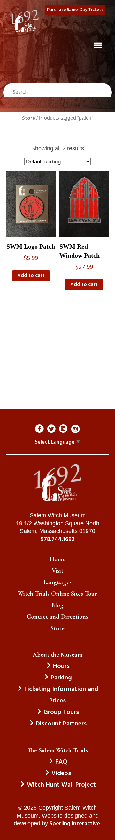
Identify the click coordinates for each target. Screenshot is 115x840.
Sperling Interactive (75, 824)
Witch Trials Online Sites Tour (57, 594)
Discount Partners (61, 724)
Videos (61, 773)
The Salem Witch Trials (57, 750)
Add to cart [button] (31, 276)
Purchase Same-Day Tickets (75, 9)
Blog (57, 605)
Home (57, 559)
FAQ (61, 762)
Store (28, 118)
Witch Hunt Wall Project (61, 785)
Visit (57, 571)
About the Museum (58, 655)
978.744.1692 (57, 539)
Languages (57, 582)
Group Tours (61, 712)
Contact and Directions (57, 617)
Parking (61, 678)
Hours (61, 666)
